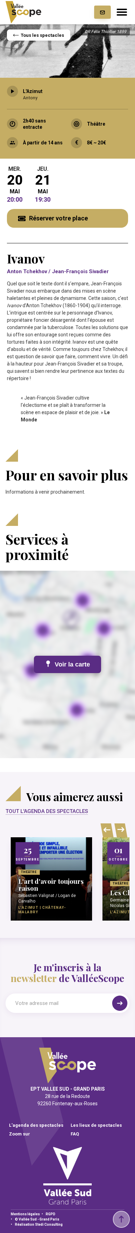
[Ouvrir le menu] (121, 12)
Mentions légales (25, 1214)
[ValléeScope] (23, 12)
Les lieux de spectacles (96, 1125)
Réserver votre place (58, 218)
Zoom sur (19, 1133)
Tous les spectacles (42, 35)
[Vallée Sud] (67, 1202)
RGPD (50, 1214)
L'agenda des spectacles (36, 1125)
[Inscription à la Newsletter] (102, 12)
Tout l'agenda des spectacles (47, 811)
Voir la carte (72, 664)
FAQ (75, 1133)
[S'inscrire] (119, 1003)
